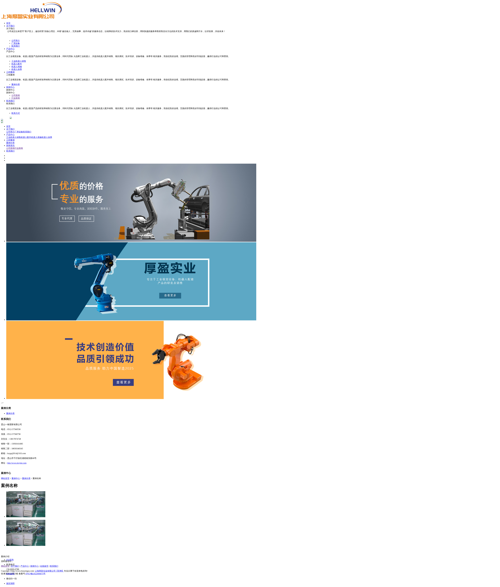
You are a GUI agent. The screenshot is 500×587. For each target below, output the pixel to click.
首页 (8, 126)
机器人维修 (36, 137)
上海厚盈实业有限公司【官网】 (49, 571)
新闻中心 (34, 566)
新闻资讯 (10, 145)
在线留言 (44, 566)
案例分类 (10, 143)
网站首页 (5, 478)
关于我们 (10, 129)
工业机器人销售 (13, 137)
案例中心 (16, 478)
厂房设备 (19, 132)
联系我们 (27, 132)
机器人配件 (26, 137)
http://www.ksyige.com (16, 463)
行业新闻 (19, 148)
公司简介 (10, 132)
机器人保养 (47, 137)
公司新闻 (10, 148)
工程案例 (10, 140)
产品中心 (10, 134)
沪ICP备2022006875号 (35, 574)
